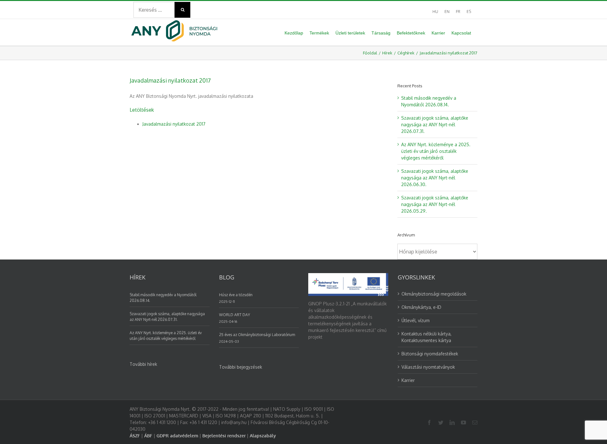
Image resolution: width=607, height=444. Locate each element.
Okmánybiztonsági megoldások (434, 294)
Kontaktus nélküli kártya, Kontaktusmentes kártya (426, 337)
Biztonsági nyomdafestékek (430, 353)
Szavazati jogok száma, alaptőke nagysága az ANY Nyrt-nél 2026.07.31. (434, 124)
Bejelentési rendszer (224, 435)
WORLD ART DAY (234, 314)
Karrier (408, 380)
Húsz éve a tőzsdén (236, 294)
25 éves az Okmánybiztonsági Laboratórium (257, 334)
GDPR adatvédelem (177, 435)
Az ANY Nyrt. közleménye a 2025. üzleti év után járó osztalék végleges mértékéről (435, 151)
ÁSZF (135, 435)
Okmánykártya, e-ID (421, 307)
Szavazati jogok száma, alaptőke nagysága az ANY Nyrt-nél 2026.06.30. (434, 177)
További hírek (143, 364)
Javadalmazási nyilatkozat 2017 (173, 124)
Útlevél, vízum (416, 320)
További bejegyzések (240, 367)
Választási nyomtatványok (428, 367)
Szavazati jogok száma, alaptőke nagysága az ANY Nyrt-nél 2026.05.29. (434, 204)
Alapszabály (263, 435)
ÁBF (148, 435)
